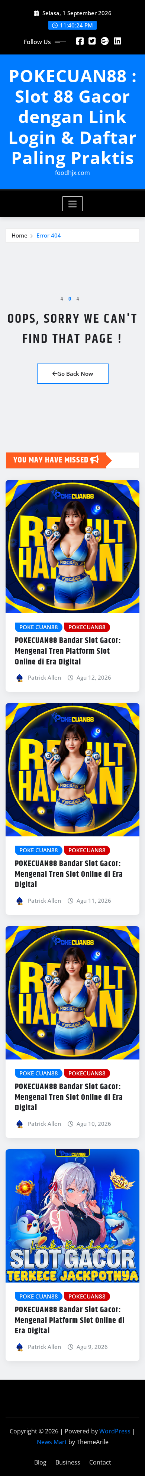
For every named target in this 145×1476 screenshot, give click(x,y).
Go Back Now (75, 373)
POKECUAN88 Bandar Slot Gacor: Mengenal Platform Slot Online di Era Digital (70, 1320)
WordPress (114, 1431)
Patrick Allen (44, 677)
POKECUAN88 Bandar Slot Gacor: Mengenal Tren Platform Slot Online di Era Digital (68, 651)
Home (20, 235)
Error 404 (48, 235)
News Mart (52, 1442)
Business (67, 1462)
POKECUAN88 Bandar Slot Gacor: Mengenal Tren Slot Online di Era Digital (69, 874)
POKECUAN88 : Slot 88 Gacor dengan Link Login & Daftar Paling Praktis (72, 116)
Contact (100, 1462)
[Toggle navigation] (72, 203)
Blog (40, 1462)
